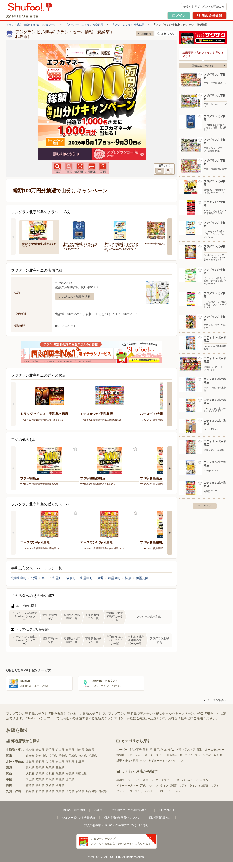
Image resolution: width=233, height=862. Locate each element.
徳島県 (30, 785)
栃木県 (83, 755)
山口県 (70, 779)
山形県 (80, 749)
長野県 (40, 761)
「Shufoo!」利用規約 (72, 810)
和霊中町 (86, 578)
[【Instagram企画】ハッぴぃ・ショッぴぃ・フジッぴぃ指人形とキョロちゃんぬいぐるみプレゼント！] (121, 230)
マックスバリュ (165, 780)
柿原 (128, 578)
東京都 (30, 755)
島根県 (60, 779)
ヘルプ (98, 810)
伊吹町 (71, 578)
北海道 (30, 749)
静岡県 (40, 767)
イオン (204, 780)
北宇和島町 (19, 578)
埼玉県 (53, 755)
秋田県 (70, 749)
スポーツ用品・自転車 (208, 755)
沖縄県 (103, 791)
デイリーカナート (176, 791)
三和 (160, 791)
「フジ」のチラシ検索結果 (128, 24)
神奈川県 (41, 755)
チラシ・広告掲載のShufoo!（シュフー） (31, 24)
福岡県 (30, 791)
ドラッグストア (185, 749)
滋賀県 (60, 773)
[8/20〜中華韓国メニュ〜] (162, 230)
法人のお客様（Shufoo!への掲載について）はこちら (116, 825)
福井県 (80, 761)
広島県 (40, 779)
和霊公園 (142, 578)
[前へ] (13, 236)
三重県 (60, 767)
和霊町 (57, 578)
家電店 (120, 755)
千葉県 (63, 755)
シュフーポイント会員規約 (78, 817)
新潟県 (50, 761)
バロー (151, 791)
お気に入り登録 (75, 449)
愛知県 (30, 767)
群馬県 (93, 755)
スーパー (121, 749)
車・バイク (186, 755)
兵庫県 (40, 773)
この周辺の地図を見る (75, 296)
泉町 (45, 578)
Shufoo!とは (166, 810)
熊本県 (60, 791)
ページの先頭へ (215, 700)
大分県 (70, 791)
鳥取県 (50, 779)
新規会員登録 (209, 15)
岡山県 (30, 779)
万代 (143, 785)
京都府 (50, 773)
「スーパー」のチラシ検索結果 (84, 24)
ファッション (135, 755)
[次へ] (169, 236)
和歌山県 (81, 773)
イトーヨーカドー (127, 785)
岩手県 (50, 749)
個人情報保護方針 (160, 817)
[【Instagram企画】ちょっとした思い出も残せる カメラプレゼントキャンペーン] (80, 230)
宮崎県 (80, 791)
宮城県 (60, 749)
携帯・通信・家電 (127, 760)
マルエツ (152, 785)
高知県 (60, 785)
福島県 (90, 749)
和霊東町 (114, 578)
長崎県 (50, 791)
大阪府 (30, 773)
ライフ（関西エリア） (173, 785)
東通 (100, 578)
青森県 (40, 749)
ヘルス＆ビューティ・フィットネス (162, 760)
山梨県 (30, 761)
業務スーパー (124, 780)
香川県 (40, 785)
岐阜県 (50, 767)
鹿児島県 (91, 791)
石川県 (70, 761)
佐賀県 (40, 791)
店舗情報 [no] (145, 33)
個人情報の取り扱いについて (122, 817)
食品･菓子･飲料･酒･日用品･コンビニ (151, 749)
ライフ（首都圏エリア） (204, 785)
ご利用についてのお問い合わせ (131, 810)
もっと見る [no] (205, 506)
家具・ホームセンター (210, 749)
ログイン (178, 15)
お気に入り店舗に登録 (166, 33)
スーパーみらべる (187, 780)
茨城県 (73, 755)
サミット (121, 791)
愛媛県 (50, 785)
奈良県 (70, 773)
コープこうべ (137, 791)
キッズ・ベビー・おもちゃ (161, 755)
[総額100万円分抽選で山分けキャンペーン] (39, 230)
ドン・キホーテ (144, 780)
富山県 (60, 761)
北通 (34, 578)
